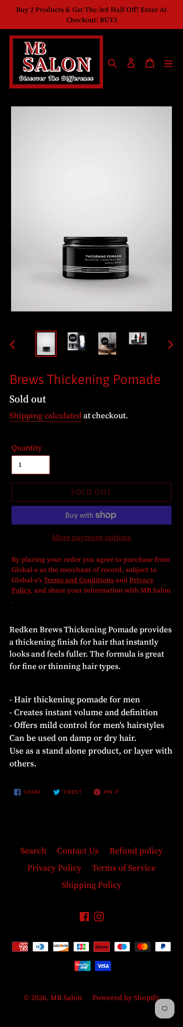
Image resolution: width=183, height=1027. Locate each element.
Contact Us (78, 851)
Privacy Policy (54, 868)
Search (33, 851)
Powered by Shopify (125, 997)
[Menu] (168, 62)
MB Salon (67, 997)
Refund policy (136, 851)
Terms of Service (124, 868)
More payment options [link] (91, 537)
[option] (46, 344)
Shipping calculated (45, 415)
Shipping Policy (91, 885)
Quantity (26, 447)
